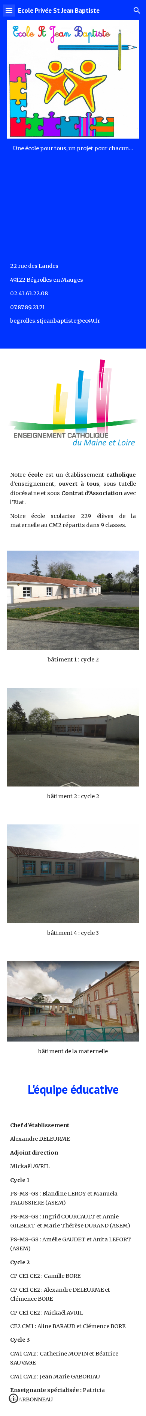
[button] (9, 10)
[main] (73, 148)
